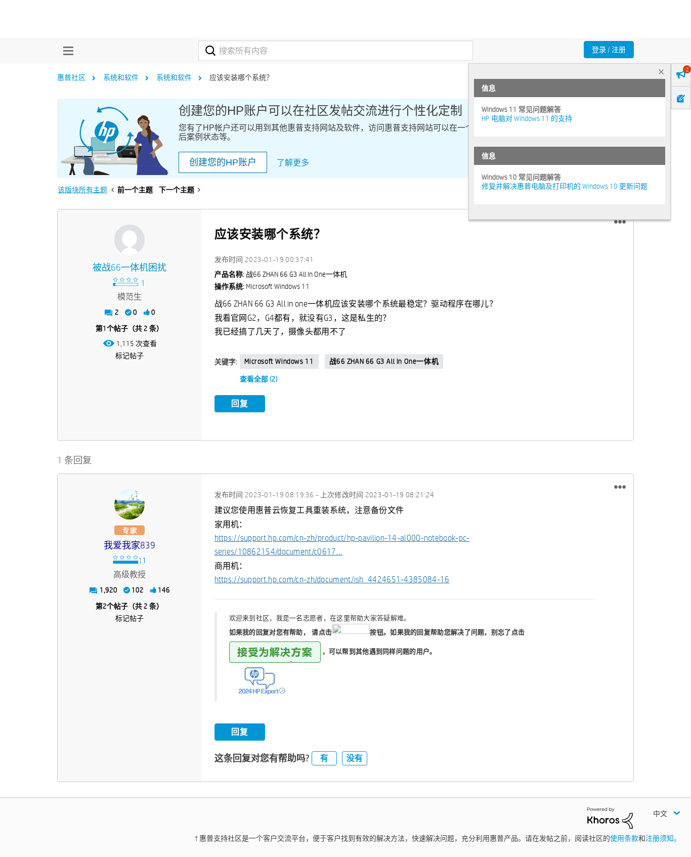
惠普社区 (71, 77)
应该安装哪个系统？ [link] (241, 77)
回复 (239, 403)
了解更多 (293, 162)
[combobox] (335, 50)
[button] (620, 222)
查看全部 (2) (259, 378)
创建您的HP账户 (222, 162)
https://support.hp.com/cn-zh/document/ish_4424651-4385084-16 (332, 579)
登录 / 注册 (609, 49)
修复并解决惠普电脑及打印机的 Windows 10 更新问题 (564, 186)
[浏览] (65, 50)
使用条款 (624, 838)
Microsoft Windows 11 (279, 361)
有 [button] (324, 758)
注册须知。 (663, 838)
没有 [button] (355, 758)
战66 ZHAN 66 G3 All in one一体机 (384, 361)
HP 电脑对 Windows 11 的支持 (527, 118)
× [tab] (661, 71)
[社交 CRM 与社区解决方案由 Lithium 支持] (610, 817)
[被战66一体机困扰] (129, 240)
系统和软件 (121, 77)
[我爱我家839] (129, 504)
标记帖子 (129, 355)
